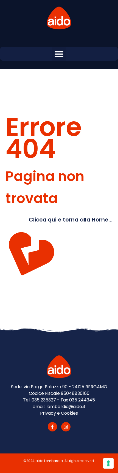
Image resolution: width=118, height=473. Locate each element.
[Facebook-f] (52, 426)
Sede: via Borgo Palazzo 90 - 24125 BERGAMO (59, 387)
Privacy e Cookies (59, 413)
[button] (59, 54)
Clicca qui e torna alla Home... (71, 219)
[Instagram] (66, 426)
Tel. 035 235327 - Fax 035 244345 (59, 400)
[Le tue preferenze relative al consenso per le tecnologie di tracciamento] (108, 463)
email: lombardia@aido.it (59, 406)
